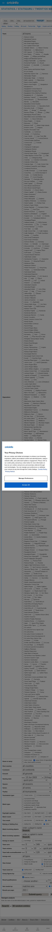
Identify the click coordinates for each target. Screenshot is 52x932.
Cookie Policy (42, 469)
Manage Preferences (26, 478)
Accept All (26, 485)
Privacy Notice (10, 471)
